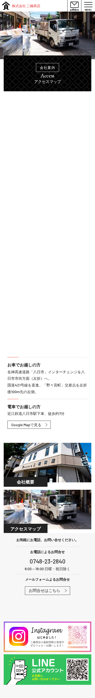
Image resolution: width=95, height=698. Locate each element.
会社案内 (47, 67)
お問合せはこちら (44, 590)
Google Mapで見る (26, 424)
